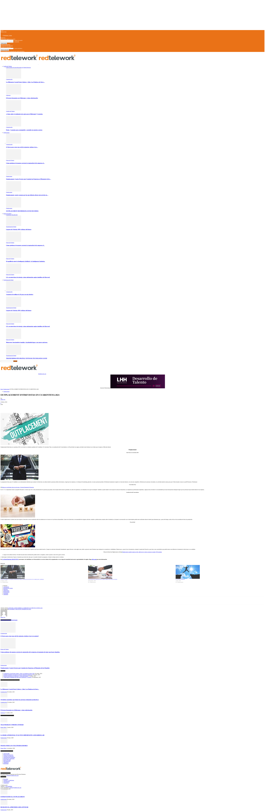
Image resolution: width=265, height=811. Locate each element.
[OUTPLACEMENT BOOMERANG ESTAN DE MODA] (13, 207)
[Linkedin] (28, 409)
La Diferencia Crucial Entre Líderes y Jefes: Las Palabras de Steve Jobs (18, 673)
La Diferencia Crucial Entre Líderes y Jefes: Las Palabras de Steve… (25, 82)
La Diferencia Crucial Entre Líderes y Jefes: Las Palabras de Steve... (20, 689)
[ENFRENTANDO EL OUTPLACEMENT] (4, 794)
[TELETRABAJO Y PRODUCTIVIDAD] (4, 722)
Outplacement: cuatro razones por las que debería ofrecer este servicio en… (27, 195)
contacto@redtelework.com (12, 775)
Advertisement (6, 781)
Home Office (11, 214)
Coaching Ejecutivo (12, 67)
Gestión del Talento (7, 66)
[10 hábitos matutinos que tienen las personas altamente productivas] (4, 697)
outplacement (6, 590)
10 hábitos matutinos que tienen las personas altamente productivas (17, 674)
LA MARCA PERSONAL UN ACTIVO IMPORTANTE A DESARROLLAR (22, 735)
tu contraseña (16, 41)
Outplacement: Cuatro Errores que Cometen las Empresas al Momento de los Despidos (25, 668)
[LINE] (48, 409)
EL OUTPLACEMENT (180, 579)
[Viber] (54, 409)
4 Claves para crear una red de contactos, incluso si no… (22, 147)
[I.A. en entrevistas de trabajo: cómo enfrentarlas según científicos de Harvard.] (13, 273)
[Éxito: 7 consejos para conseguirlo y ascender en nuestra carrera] (13, 126)
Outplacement (6, 132)
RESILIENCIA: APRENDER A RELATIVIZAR (14, 807)
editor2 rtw (3, 399)
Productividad (6, 591)
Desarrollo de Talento (21, 67)
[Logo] (19, 64)
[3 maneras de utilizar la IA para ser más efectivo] (13, 290)
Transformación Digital (11, 226)
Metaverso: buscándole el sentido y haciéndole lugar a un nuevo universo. (27, 342)
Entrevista (5, 589)
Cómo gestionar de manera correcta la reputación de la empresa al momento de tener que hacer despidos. (30, 652)
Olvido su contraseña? (5, 44)
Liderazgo (28, 67)
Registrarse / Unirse (7, 35)
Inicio (2, 389)
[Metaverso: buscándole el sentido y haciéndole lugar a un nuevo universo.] (13, 338)
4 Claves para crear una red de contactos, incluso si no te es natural (19, 636)
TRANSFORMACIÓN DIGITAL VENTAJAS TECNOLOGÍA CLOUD (26, 358)
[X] (18, 409)
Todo (7, 67)
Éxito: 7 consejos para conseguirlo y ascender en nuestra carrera (24, 130)
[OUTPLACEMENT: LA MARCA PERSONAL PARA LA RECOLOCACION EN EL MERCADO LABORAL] (44, 572)
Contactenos (6, 782)
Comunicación (9, 79)
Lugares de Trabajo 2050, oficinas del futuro (18, 229)
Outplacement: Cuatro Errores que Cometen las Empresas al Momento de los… (28, 179)
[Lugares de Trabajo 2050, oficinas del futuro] (13, 225)
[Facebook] (13, 409)
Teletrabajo (5, 594)
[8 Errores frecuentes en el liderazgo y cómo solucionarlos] (13, 94)
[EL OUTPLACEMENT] (219, 572)
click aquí (94, 559)
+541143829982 (8, 786)
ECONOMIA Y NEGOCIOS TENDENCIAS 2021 (19, 609)
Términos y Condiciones (8, 780)
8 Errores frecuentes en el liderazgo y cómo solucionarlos (22, 98)
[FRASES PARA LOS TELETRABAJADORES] (4, 742)
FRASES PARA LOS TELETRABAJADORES (14, 745)
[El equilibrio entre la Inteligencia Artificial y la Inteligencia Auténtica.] (13, 257)
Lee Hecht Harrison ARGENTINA (10, 559)
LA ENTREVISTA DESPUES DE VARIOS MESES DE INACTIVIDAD (102, 579)
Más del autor (14, 620)
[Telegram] (43, 409)
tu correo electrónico (17, 48)
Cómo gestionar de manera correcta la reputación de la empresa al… (25, 163)
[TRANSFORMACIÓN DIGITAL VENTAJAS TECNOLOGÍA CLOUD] (13, 354)
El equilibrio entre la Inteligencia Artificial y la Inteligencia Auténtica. (25, 261)
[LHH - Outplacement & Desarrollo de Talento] (137, 388)
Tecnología (5, 593)
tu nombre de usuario (17, 40)
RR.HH (16, 214)
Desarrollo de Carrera (8, 588)
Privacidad (5, 779)
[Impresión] (38, 409)
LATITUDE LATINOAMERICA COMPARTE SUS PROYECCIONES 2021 (25, 608)
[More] (59, 409)
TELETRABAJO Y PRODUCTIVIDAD (12, 724)
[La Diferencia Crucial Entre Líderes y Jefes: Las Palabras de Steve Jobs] (13, 78)
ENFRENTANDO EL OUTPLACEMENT (13, 796)
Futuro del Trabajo (10, 160)
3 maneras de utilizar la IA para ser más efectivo (19, 294)
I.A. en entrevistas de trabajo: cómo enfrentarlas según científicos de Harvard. (28, 277)
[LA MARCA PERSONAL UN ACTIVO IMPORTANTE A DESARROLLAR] (4, 732)
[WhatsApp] (23, 409)
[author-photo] (4, 616)
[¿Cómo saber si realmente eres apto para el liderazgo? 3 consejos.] (13, 110)
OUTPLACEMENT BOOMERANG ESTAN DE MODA (22, 211)
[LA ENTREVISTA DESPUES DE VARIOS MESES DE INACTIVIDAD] (131, 572)
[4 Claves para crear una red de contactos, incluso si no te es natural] (13, 143)
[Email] (33, 409)
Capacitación (6, 587)
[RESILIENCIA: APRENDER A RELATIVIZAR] (4, 804)
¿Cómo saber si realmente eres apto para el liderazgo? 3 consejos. (24, 114)
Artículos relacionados (6, 620)
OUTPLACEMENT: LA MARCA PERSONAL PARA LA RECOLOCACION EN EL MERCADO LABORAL (22, 579)
